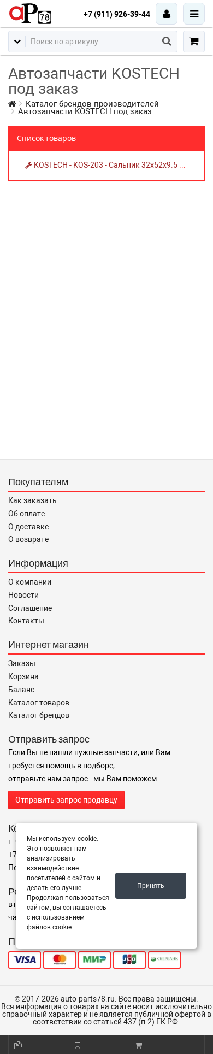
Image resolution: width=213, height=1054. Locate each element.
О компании (29, 582)
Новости (23, 595)
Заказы (22, 663)
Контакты (26, 620)
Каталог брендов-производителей (92, 104)
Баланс (21, 689)
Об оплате (26, 513)
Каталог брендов (38, 715)
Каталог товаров (38, 702)
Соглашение (30, 608)
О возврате (28, 539)
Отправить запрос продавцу (66, 800)
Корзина (23, 676)
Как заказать (32, 500)
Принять (150, 886)
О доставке (28, 526)
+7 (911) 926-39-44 (117, 14)
